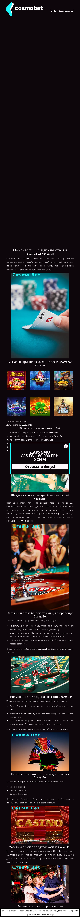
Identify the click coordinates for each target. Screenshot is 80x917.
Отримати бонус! (40, 466)
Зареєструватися (66, 11)
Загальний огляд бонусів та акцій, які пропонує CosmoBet (36, 436)
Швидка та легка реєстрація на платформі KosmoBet (34, 432)
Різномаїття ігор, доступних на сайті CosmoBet (31, 439)
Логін (53, 11)
